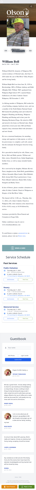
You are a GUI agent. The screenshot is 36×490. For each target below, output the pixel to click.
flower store (22, 236)
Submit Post (18, 359)
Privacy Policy (13, 482)
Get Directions (10, 279)
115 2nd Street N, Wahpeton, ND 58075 (18, 276)
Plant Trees (25, 279)
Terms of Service (23, 482)
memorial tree (23, 233)
